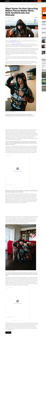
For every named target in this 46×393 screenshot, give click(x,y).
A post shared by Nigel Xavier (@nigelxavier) (17, 320)
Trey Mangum (8, 17)
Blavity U (43, 65)
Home (6, 4)
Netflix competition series (16, 44)
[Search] (36, 1)
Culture (9, 4)
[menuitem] (34, 1)
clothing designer (13, 40)
